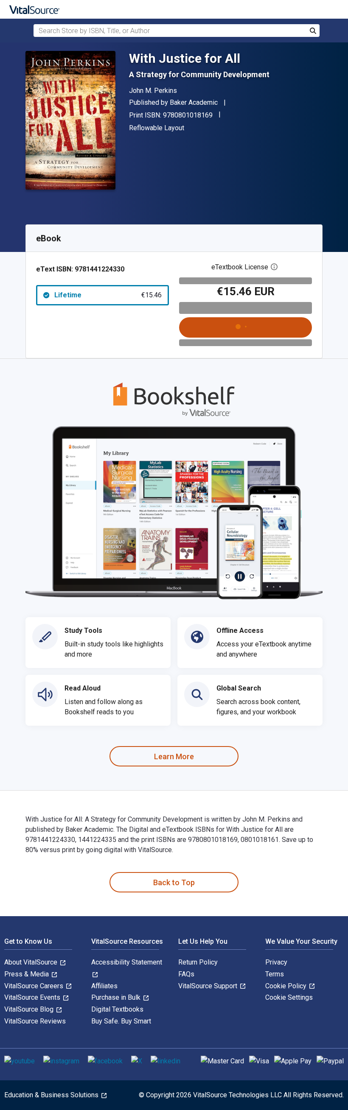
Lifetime (108, 295)
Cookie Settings (289, 997)
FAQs (186, 974)
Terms (274, 974)
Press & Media (27, 974)
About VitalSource (31, 962)
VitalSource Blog (29, 1009)
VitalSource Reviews (35, 1021)
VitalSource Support (208, 986)
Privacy (276, 962)
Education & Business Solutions (52, 1095)
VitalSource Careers (34, 986)
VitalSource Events (33, 997)
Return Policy (198, 962)
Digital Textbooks (117, 1009)
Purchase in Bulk (116, 997)
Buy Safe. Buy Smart (121, 1021)
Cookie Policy (286, 986)
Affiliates (104, 986)
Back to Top (174, 882)
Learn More (174, 756)
